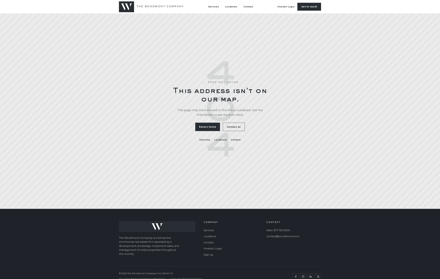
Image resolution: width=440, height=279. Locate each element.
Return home (207, 127)
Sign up (208, 254)
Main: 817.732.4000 (278, 230)
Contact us (234, 127)
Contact (248, 6)
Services (213, 6)
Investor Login (286, 6)
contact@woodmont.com (282, 236)
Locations (231, 6)
